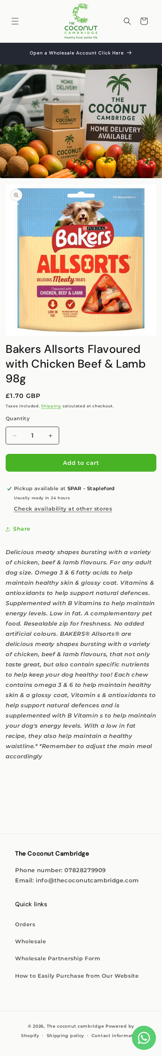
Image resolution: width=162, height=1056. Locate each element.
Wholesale (30, 941)
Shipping (51, 406)
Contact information (116, 1035)
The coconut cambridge (75, 1026)
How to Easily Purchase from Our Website (77, 975)
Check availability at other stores (63, 508)
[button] (15, 21)
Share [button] (22, 528)
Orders (25, 924)
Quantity (18, 418)
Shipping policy (65, 1035)
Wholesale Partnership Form (58, 958)
